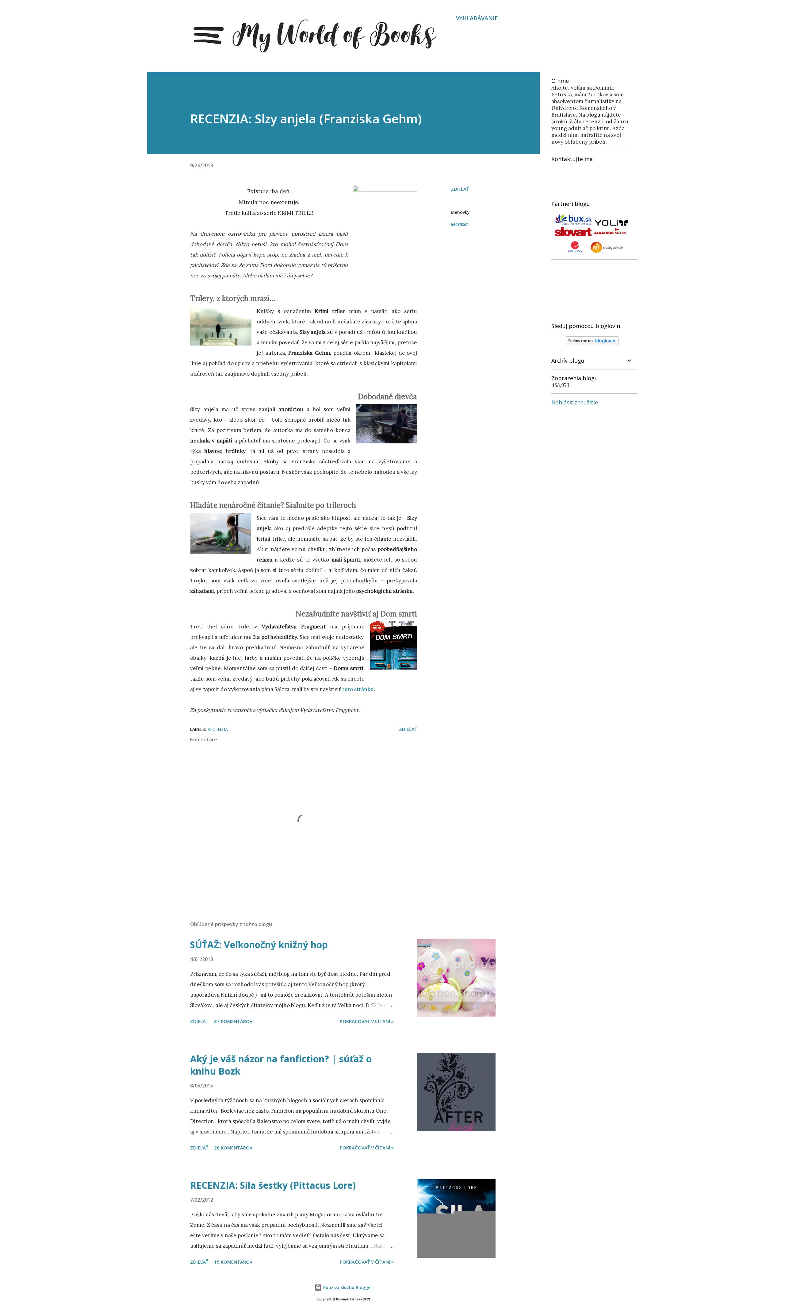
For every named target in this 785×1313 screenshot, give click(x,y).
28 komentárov (233, 1148)
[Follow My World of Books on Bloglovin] (592, 343)
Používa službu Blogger (347, 1287)
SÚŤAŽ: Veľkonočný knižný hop (259, 944)
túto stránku (358, 689)
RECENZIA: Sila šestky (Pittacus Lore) (273, 1185)
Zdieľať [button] (460, 189)
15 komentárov (233, 1262)
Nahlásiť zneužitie (574, 402)
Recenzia (459, 224)
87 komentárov (233, 1021)
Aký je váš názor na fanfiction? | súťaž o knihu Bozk (281, 1064)
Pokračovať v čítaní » (367, 1021)
